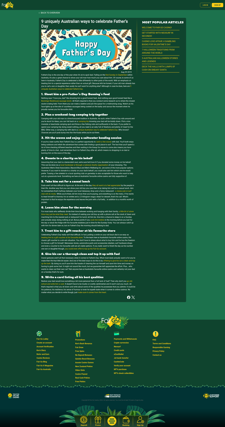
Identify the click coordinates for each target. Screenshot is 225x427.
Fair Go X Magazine (45, 365)
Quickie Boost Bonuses (85, 359)
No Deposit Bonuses (83, 355)
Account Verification (45, 346)
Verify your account (122, 365)
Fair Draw (79, 347)
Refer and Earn (43, 354)
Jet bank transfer (121, 358)
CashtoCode (119, 362)
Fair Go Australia (44, 369)
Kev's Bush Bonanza (83, 343)
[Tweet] (133, 297)
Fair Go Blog (42, 362)
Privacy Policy (158, 351)
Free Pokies (80, 381)
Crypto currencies (121, 343)
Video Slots (80, 370)
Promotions (80, 340)
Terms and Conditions (162, 343)
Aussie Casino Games (84, 362)
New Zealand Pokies (84, 366)
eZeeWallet (119, 354)
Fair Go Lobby (42, 339)
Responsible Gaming (161, 347)
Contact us (157, 355)
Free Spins (79, 351)
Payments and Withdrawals (125, 339)
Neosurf (117, 346)
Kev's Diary (41, 350)
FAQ (154, 340)
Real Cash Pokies (82, 378)
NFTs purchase (120, 369)
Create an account (44, 343)
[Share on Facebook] (128, 297)
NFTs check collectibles (124, 373)
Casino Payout (81, 374)
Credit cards (119, 350)
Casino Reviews (43, 358)
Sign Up (217, 5)
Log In (205, 5)
